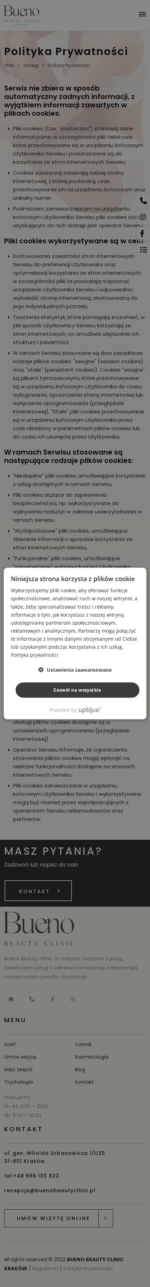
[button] (75, 670)
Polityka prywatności (34, 655)
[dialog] (75, 643)
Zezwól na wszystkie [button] (77, 690)
